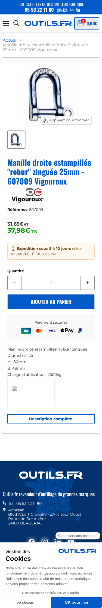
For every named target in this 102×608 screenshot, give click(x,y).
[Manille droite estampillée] (16, 139)
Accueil (10, 40)
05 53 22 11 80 (39, 9)
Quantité (15, 271)
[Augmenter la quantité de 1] (88, 283)
